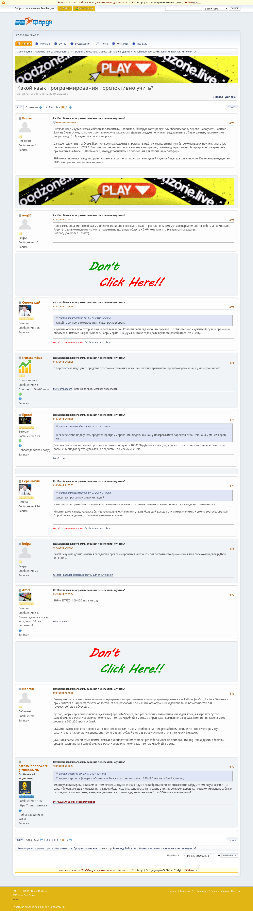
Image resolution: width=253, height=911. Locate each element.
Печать (232, 107)
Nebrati (28, 689)
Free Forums (29, 895)
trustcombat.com (62, 389)
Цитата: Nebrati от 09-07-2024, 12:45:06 (82, 773)
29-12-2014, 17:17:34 (63, 594)
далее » (230, 97)
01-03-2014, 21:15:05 (63, 418)
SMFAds (16, 895)
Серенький (31, 302)
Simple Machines (39, 891)
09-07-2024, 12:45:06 (63, 692)
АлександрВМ (121, 51)
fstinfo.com (59, 458)
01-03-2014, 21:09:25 (63, 361)
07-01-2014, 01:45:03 (63, 219)
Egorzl (27, 415)
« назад (218, 97)
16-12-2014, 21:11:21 (63, 547)
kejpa (26, 543)
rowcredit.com (61, 621)
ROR (121, 333)
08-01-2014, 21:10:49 (63, 306)
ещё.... (197, 2)
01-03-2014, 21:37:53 (63, 485)
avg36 (26, 215)
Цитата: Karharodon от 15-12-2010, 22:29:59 (85, 318)
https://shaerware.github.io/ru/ (34, 768)
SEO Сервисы (199, 890)
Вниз (19, 107)
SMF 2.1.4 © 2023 (21, 891)
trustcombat (32, 357)
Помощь (172, 890)
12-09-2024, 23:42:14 (63, 765)
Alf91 (26, 590)
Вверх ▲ (235, 890)
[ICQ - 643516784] (20, 394)
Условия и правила (219, 890)
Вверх (19, 839)
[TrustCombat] (20, 398)
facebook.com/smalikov (97, 342)
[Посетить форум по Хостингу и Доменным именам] (126, 291)
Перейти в (173, 855)
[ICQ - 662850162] (20, 440)
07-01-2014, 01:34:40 (66, 122)
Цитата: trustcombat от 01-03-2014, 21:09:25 (85, 426)
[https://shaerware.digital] (20, 810)
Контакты (185, 890)
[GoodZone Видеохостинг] (126, 82)
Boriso (27, 118)
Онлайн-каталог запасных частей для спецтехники (83, 575)
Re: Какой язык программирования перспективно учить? (89, 118)
